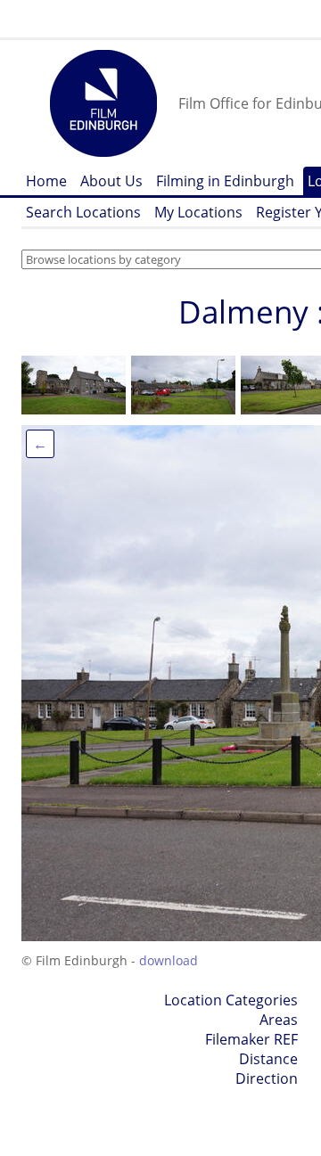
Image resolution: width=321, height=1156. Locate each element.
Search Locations (83, 212)
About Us (111, 181)
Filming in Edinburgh (225, 181)
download (168, 960)
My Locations (198, 212)
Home (46, 181)
